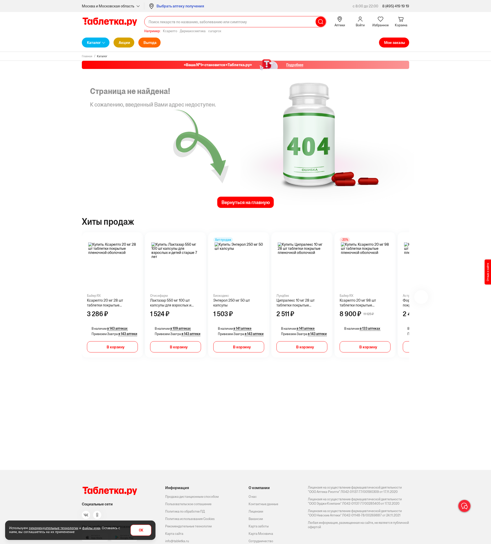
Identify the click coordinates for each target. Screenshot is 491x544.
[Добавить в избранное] (135, 244)
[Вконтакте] (86, 515)
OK (141, 530)
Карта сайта (174, 533)
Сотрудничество (261, 541)
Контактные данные (263, 504)
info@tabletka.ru (177, 541)
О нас (253, 496)
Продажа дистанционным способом (192, 496)
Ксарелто (170, 31)
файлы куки (91, 528)
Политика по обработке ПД (185, 511)
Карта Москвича (261, 533)
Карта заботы (259, 526)
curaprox (214, 31)
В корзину (116, 347)
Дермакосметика (193, 31)
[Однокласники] (97, 515)
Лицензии (256, 511)
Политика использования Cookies (190, 519)
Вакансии (256, 519)
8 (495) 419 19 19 (395, 6)
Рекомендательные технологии (188, 526)
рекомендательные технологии (53, 528)
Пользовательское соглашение (188, 504)
